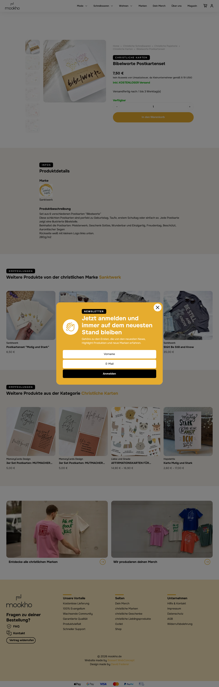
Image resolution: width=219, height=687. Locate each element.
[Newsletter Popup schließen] (158, 307)
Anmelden (109, 373)
